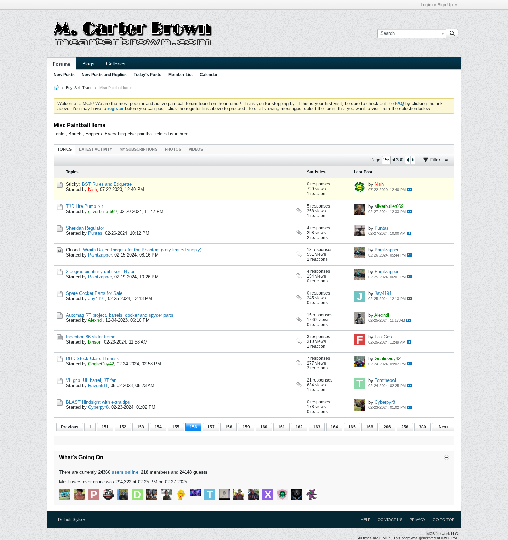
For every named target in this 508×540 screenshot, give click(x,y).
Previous (69, 427)
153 (140, 427)
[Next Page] (412, 160)
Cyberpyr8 (98, 407)
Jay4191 (96, 298)
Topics (64, 149)
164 (334, 427)
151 (105, 427)
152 (122, 427)
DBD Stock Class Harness (92, 358)
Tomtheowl (385, 380)
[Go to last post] (409, 189)
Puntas (95, 233)
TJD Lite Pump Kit (84, 206)
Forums (61, 64)
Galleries (115, 63)
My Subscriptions (138, 149)
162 (299, 427)
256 (404, 427)
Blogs (88, 63)
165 (352, 427)
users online (125, 472)
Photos (173, 149)
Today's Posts (147, 74)
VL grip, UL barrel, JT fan (91, 380)
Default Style (70, 519)
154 (158, 427)
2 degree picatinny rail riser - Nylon (100, 271)
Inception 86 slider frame (90, 336)
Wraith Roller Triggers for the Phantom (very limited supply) (142, 249)
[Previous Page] (407, 160)
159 (246, 427)
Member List (180, 74)
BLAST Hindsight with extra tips (98, 402)
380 (422, 427)
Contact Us (390, 520)
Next (443, 427)
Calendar (209, 74)
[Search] (452, 33)
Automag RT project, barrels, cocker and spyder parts (119, 315)
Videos (196, 149)
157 (211, 427)
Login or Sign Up (437, 4)
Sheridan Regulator (85, 228)
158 (228, 427)
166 (369, 427)
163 (316, 427)
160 (263, 427)
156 (193, 427)
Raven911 (98, 385)
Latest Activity (95, 149)
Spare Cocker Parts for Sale (94, 293)
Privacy (417, 520)
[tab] (64, 149)
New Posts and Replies (104, 74)
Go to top (443, 520)
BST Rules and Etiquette (107, 184)
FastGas (383, 336)
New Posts (64, 74)
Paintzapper (100, 255)
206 (387, 427)
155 (175, 427)
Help (365, 520)
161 (281, 427)
